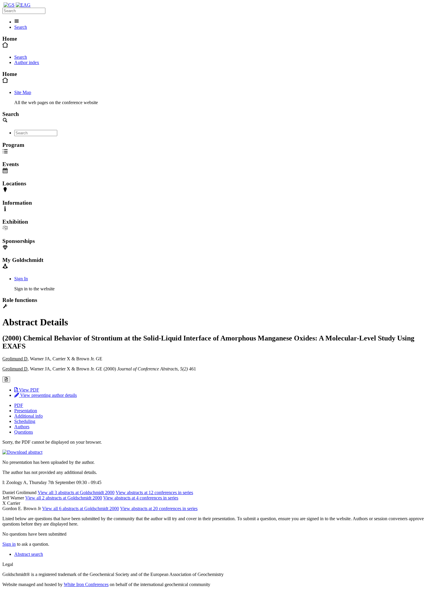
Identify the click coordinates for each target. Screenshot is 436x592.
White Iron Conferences (86, 584)
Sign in (9, 544)
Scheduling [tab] (24, 421)
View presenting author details (48, 395)
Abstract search (28, 554)
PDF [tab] (18, 405)
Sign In (21, 278)
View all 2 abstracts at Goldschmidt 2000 (63, 497)
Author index (26, 62)
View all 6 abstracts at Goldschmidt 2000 (80, 508)
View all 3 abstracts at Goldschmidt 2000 (76, 492)
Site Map (22, 92)
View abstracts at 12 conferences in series (154, 492)
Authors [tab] (21, 426)
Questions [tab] (23, 432)
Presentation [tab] (25, 410)
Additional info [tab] (28, 415)
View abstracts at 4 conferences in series (140, 497)
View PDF (28, 389)
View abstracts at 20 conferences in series (159, 508)
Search (20, 27)
